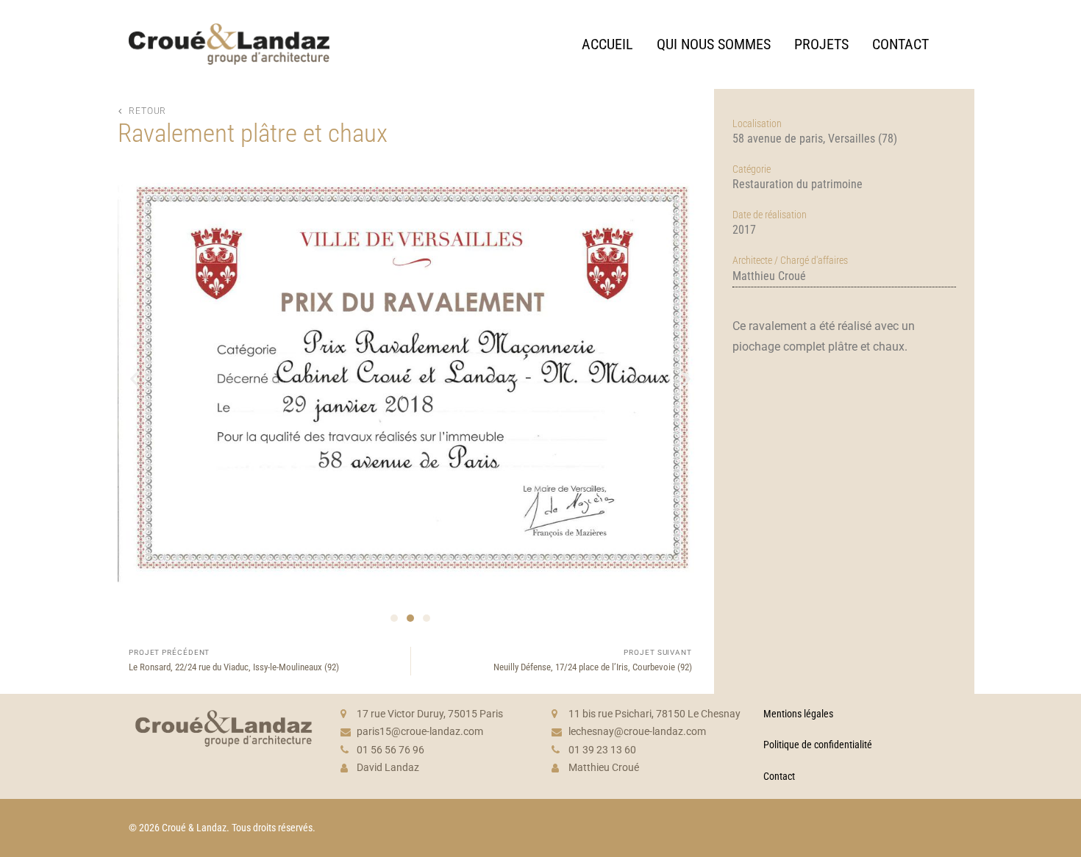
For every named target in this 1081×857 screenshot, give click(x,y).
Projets (821, 44)
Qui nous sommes (714, 44)
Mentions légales (798, 714)
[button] (134, 378)
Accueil (607, 44)
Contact (900, 44)
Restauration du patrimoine (797, 184)
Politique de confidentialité (817, 744)
